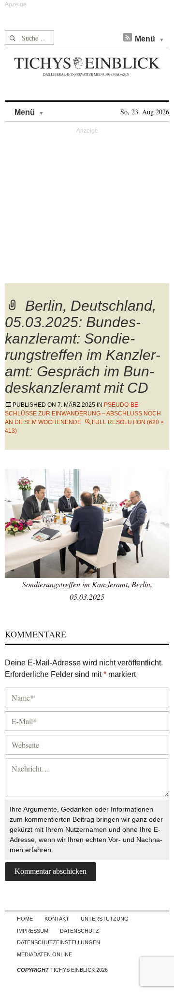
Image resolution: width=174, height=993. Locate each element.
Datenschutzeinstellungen (58, 942)
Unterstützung (105, 919)
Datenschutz (79, 931)
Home (25, 919)
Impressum (32, 931)
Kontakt (56, 919)
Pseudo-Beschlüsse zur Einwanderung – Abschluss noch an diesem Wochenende (83, 413)
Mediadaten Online (44, 954)
